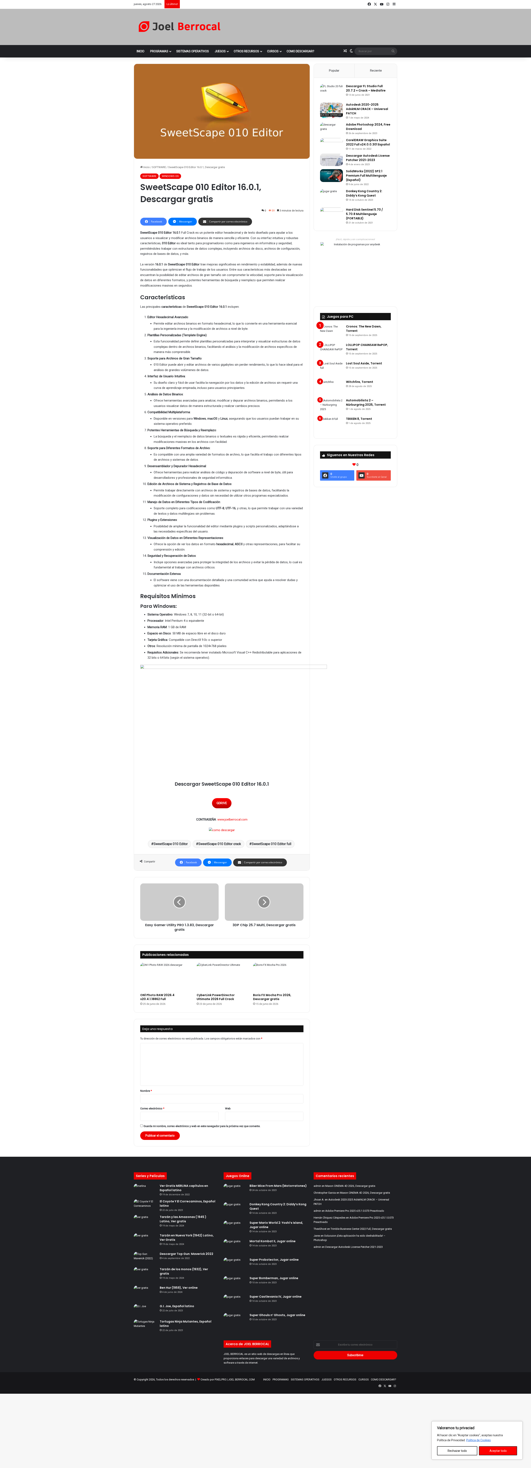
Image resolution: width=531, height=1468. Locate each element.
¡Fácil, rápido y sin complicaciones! (355, 239)
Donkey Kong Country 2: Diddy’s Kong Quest (364, 193)
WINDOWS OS (170, 176)
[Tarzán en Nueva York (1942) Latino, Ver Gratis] (145, 1241)
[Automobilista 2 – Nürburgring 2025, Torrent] (331, 406)
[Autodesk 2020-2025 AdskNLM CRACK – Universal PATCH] (331, 110)
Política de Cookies (478, 1440)
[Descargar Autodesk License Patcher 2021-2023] (331, 160)
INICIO (140, 51)
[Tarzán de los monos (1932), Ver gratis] (145, 1275)
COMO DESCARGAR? (300, 51)
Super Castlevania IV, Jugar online (276, 1297)
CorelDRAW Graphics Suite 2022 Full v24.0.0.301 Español (368, 142)
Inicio (146, 167)
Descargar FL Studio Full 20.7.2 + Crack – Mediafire (366, 88)
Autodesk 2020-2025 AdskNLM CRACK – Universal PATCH (367, 109)
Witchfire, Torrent (359, 382)
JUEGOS (220, 51)
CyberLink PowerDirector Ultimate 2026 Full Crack (216, 997)
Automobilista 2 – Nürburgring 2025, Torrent (366, 402)
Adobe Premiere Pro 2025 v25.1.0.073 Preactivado (354, 1210)
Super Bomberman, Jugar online (274, 1278)
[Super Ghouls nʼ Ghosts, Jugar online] (235, 1321)
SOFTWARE (159, 167)
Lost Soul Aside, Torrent (364, 363)
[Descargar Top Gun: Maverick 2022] (145, 1258)
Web (228, 1108)
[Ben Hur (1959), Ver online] (145, 1293)
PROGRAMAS (159, 51)
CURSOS (273, 51)
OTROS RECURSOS (246, 51)
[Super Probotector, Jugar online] (235, 1265)
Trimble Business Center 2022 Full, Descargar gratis (361, 1228)
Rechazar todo (457, 1450)
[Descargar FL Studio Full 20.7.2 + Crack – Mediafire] (331, 92)
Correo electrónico (152, 1108)
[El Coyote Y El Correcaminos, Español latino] (145, 1205)
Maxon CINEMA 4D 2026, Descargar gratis (350, 1185)
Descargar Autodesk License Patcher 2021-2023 (368, 158)
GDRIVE (222, 803)
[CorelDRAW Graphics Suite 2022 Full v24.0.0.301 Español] (331, 144)
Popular (334, 70)
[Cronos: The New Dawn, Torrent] (331, 332)
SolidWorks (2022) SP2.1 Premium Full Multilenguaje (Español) (366, 175)
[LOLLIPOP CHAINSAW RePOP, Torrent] (331, 350)
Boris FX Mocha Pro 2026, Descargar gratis (272, 997)
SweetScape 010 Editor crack (219, 844)
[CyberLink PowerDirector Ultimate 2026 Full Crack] (222, 977)
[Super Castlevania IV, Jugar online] (235, 1302)
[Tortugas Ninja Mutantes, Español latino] (145, 1325)
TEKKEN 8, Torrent (359, 419)
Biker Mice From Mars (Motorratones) (278, 1186)
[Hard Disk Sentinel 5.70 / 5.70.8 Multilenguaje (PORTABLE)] (331, 214)
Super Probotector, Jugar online (274, 1260)
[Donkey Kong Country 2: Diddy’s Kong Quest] (331, 197)
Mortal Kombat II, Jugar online (273, 1241)
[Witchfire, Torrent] (331, 387)
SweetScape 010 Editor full (271, 844)
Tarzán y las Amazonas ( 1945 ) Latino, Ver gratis (183, 1219)
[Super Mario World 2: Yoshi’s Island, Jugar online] (235, 1228)
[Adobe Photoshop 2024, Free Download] (331, 128)
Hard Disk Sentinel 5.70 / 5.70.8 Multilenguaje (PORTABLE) (364, 214)
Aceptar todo (498, 1450)
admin (317, 1185)
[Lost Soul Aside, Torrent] (331, 369)
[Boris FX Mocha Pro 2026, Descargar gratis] (278, 977)
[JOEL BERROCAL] (180, 27)
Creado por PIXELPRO (213, 1379)
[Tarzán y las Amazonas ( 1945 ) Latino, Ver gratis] (145, 1222)
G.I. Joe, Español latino (177, 1306)
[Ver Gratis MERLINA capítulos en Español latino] (145, 1190)
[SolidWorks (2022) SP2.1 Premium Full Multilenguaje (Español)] (331, 175)
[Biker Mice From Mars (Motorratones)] (235, 1191)
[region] (477, 1440)
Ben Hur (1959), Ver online (179, 1288)
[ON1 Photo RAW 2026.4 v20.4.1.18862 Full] (165, 977)
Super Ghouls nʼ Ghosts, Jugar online (278, 1315)
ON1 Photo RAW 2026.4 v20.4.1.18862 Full (157, 997)
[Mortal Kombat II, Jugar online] (235, 1247)
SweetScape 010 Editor (170, 844)
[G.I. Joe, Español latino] (145, 1310)
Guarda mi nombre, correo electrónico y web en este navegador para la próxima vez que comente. (202, 1126)
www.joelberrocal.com (232, 819)
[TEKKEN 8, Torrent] (331, 424)
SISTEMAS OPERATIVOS (192, 51)
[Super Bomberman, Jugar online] (235, 1284)
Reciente (376, 70)
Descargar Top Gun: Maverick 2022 (186, 1254)
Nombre (146, 1090)
